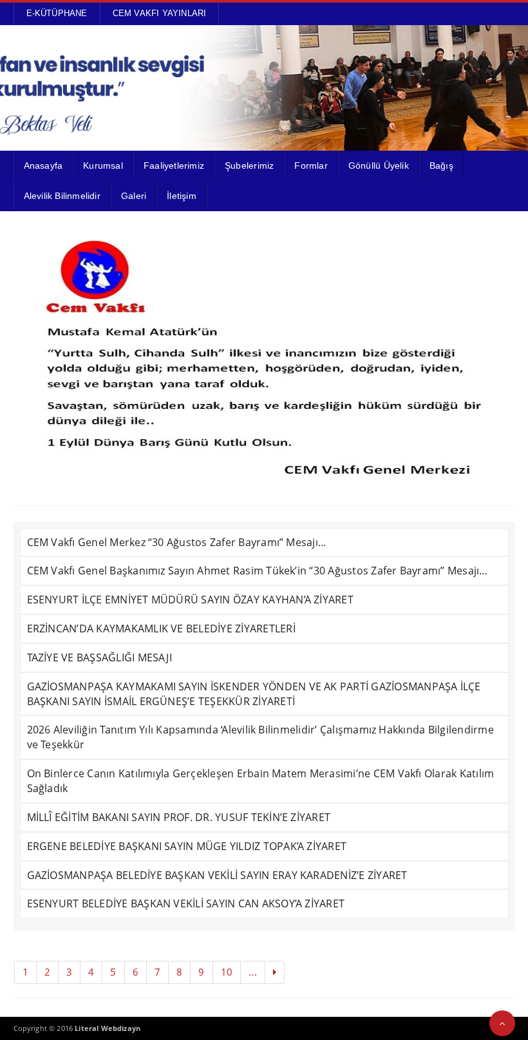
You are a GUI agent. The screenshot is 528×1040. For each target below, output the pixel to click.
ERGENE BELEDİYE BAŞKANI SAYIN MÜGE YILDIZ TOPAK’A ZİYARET (187, 846)
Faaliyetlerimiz (174, 165)
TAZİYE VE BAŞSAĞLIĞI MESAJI (99, 657)
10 (226, 971)
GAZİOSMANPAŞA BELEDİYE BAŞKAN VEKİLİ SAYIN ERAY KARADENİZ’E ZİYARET (217, 875)
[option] (264, 360)
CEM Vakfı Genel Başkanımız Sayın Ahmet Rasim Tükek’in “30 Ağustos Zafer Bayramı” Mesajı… (257, 570)
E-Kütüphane (57, 13)
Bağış (441, 165)
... (253, 971)
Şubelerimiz (249, 165)
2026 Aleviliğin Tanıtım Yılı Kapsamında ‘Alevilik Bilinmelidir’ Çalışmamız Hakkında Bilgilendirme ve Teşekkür (260, 737)
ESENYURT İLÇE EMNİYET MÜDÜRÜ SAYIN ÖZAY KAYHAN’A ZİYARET (190, 599)
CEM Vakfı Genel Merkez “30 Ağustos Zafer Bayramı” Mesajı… (177, 542)
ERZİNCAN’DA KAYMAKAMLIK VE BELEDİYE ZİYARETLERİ (161, 628)
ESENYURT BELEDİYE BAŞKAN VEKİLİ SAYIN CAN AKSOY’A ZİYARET (186, 903)
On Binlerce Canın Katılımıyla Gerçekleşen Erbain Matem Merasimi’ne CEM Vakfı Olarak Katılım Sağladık (261, 780)
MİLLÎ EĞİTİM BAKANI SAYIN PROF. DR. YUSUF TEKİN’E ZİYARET (179, 817)
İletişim (181, 196)
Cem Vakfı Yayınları (160, 13)
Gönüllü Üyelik (378, 165)
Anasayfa (43, 165)
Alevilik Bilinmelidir (62, 196)
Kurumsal (103, 165)
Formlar (310, 165)
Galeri (133, 196)
